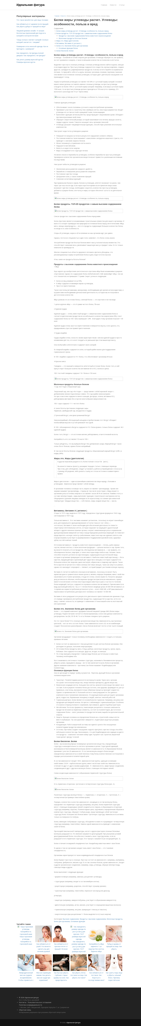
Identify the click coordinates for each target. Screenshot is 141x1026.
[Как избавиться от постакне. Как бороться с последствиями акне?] (96, 970)
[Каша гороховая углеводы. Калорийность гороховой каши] (26, 934)
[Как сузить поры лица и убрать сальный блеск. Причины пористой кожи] (114, 970)
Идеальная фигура (31, 5)
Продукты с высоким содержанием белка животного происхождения (85, 36)
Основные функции (78, 921)
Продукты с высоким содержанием (93, 919)
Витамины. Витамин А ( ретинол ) (68, 43)
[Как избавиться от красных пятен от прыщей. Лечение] (61, 941)
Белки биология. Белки (64, 51)
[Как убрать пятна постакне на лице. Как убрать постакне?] (78, 970)
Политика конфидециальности (30, 1005)
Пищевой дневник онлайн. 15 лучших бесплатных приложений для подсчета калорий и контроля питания (31, 33)
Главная (104, 5)
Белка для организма (62, 921)
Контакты (22, 1002)
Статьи (121, 5)
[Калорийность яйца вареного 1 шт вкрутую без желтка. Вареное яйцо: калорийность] (96, 941)
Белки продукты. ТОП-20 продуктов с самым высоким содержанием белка (84, 33)
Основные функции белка (68, 48)
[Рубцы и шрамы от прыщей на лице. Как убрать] (114, 941)
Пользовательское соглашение (39, 1002)
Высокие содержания (71, 919)
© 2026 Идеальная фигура (29, 997)
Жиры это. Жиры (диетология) (67, 41)
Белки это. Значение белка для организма (72, 46)
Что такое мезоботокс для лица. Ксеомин (32, 20)
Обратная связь (25, 1010)
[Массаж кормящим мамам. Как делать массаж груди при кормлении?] (43, 970)
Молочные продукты (114, 919)
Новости (113, 5)
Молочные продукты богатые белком (73, 38)
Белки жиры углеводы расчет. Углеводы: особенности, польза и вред (82, 31)
